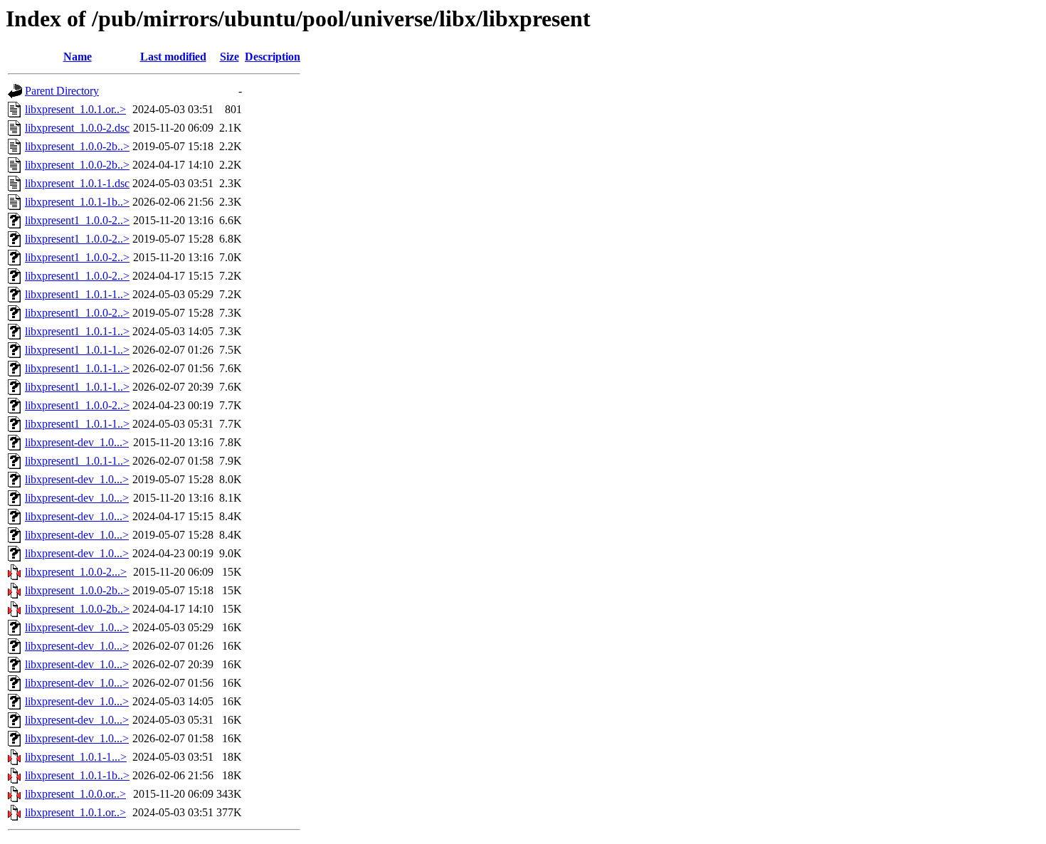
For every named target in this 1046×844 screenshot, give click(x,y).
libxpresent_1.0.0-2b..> (77, 146)
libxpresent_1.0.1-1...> (76, 757)
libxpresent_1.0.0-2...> (76, 572)
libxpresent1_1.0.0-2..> (77, 220)
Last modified (173, 57)
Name (77, 57)
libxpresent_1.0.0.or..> (75, 794)
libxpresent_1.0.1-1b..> (77, 202)
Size (229, 57)
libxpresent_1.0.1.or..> (75, 109)
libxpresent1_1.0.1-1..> (77, 294)
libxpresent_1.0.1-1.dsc (77, 183)
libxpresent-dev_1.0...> (77, 442)
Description (272, 57)
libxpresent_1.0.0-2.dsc (77, 128)
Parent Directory (62, 91)
